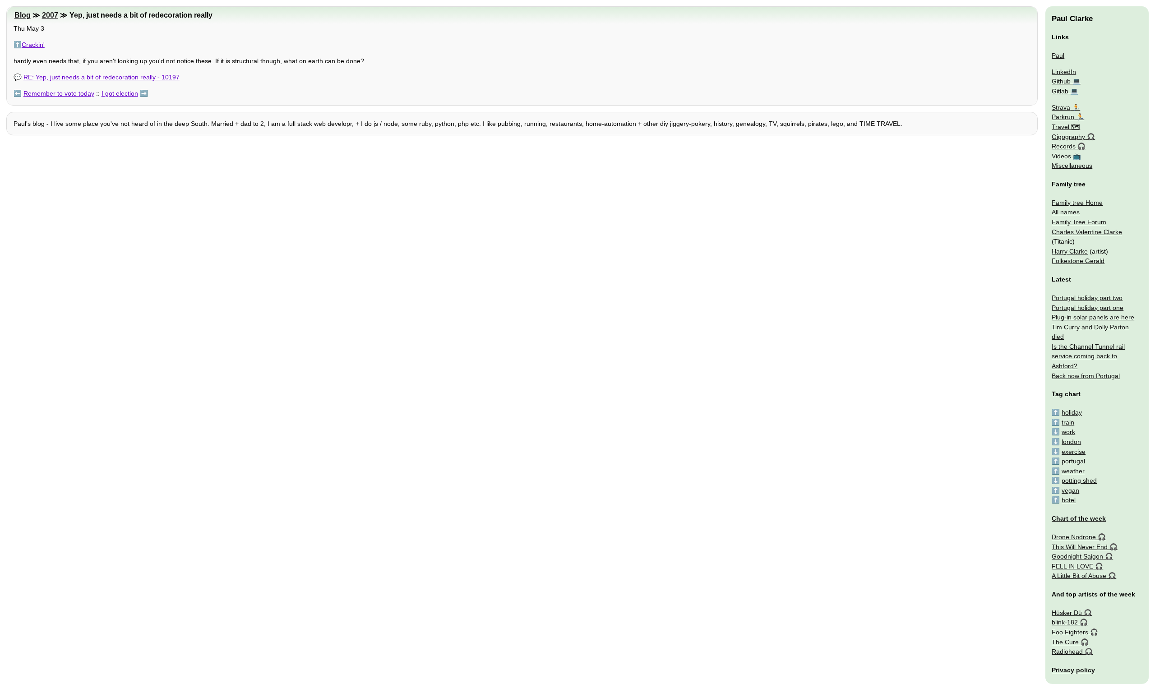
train (1068, 422)
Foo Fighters (1070, 632)
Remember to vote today (58, 93)
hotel (1069, 500)
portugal (1073, 461)
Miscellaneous (1072, 165)
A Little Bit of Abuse (1079, 575)
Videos (1061, 156)
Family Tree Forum (1079, 222)
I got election (120, 93)
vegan (1070, 490)
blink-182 (1065, 622)
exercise (1074, 451)
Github (1061, 81)
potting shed (1079, 480)
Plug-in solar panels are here (1093, 317)
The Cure (1065, 642)
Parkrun (1063, 116)
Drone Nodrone (1074, 537)
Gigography (1068, 136)
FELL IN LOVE (1072, 566)
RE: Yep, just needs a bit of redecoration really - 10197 (101, 77)
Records (1064, 146)
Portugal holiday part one (1087, 307)
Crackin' (33, 44)
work (1068, 431)
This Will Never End (1080, 546)
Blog (22, 15)
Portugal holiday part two (1087, 297)
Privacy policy (1073, 670)
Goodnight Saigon (1077, 556)
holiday (1072, 412)
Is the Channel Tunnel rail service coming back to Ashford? (1088, 356)
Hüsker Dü (1067, 612)
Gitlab (1060, 91)
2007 (50, 15)
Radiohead (1067, 651)
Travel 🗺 (1066, 126)
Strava (1061, 107)
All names (1066, 212)
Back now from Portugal (1086, 375)
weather (1073, 471)
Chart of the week (1079, 518)
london (1071, 441)
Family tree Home (1077, 202)
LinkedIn (1064, 71)
